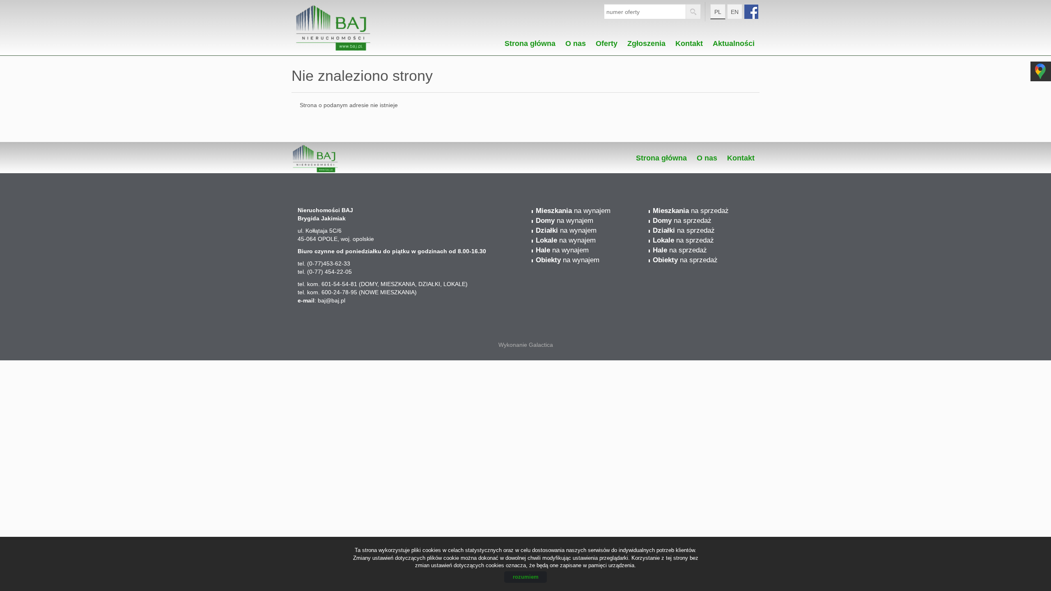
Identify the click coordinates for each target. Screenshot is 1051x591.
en (735, 12)
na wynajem (573, 211)
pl (717, 12)
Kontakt (689, 41)
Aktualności (734, 41)
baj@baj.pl (331, 300)
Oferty (606, 41)
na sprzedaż (691, 211)
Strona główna (530, 41)
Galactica (541, 344)
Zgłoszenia (646, 41)
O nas (575, 41)
